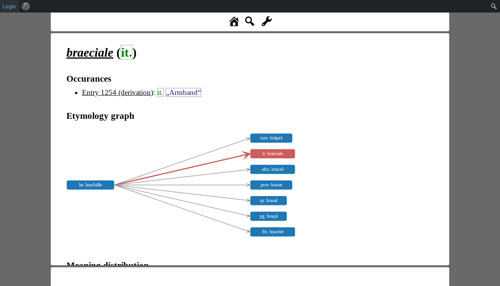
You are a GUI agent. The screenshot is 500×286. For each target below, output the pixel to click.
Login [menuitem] (9, 6)
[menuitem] (26, 6)
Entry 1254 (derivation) (117, 92)
